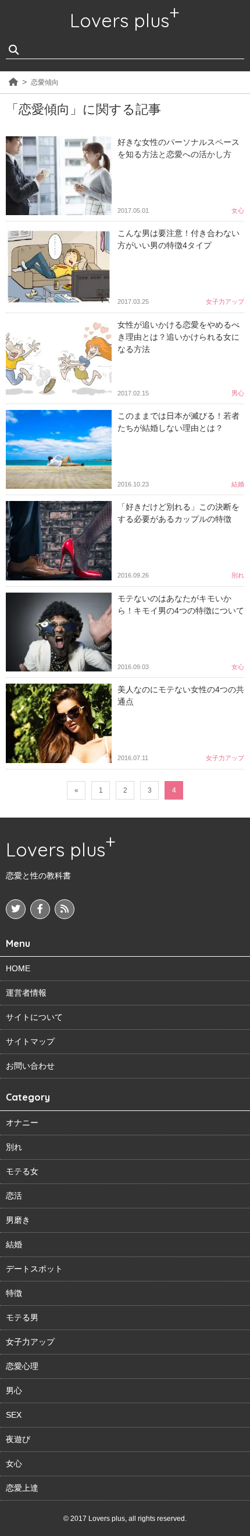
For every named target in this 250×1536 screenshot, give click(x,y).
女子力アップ (30, 1341)
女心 (14, 1463)
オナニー (22, 1122)
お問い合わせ (30, 1065)
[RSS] (64, 909)
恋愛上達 (22, 1488)
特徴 (14, 1293)
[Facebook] (40, 909)
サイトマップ (30, 1041)
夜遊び (18, 1439)
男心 (14, 1390)
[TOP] (13, 82)
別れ (14, 1147)
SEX (14, 1414)
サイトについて (34, 1017)
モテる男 (22, 1317)
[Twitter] (16, 909)
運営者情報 (26, 992)
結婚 (14, 1244)
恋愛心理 (22, 1366)
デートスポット (34, 1268)
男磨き (18, 1220)
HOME (18, 968)
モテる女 (22, 1171)
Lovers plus (119, 20)
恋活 (14, 1195)
